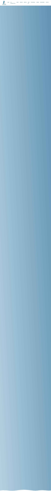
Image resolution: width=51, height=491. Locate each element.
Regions (21, 2)
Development (42, 2)
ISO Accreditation (12, 3)
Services (25, 2)
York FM (28, 3)
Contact (47, 2)
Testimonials (33, 2)
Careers (37, 2)
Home (8, 2)
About (18, 2)
